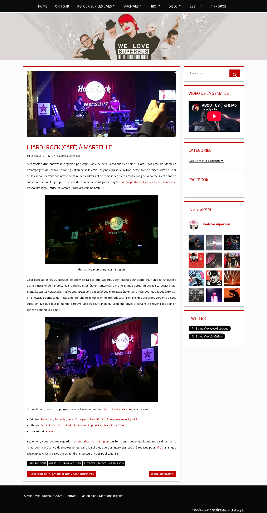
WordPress (218, 509)
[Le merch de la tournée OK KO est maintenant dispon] (196, 296)
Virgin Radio (48, 425)
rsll (78, 463)
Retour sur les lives (70, 155)
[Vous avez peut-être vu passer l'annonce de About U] (196, 242)
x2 (103, 419)
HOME (42, 6)
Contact (71, 496)
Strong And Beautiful (88, 419)
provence (68, 463)
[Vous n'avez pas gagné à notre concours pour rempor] (214, 260)
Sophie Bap (95, 425)
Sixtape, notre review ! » (163, 473)
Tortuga (237, 509)
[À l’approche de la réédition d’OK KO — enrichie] (214, 296)
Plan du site (87, 496)
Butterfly (60, 419)
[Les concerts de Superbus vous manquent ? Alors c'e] (232, 278)
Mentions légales (111, 496)
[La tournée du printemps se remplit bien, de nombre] (196, 260)
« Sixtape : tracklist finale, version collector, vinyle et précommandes (61, 473)
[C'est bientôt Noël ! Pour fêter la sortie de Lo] (196, 278)
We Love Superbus (40, 496)
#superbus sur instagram (92, 441)
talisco (102, 463)
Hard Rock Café (114, 425)
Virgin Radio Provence (72, 425)
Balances (47, 419)
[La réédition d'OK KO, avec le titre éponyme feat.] (214, 278)
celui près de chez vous (117, 409)
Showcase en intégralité (122, 419)
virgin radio (116, 463)
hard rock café (37, 463)
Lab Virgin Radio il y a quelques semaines (148, 182)
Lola (70, 419)
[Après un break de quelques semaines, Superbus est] (232, 242)
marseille (54, 463)
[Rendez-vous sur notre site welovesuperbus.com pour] (232, 260)
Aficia (49, 431)
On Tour (56, 155)
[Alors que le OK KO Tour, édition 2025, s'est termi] (232, 296)
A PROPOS (218, 6)
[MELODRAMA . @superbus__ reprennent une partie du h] (214, 242)
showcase (90, 463)
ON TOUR (62, 6)
